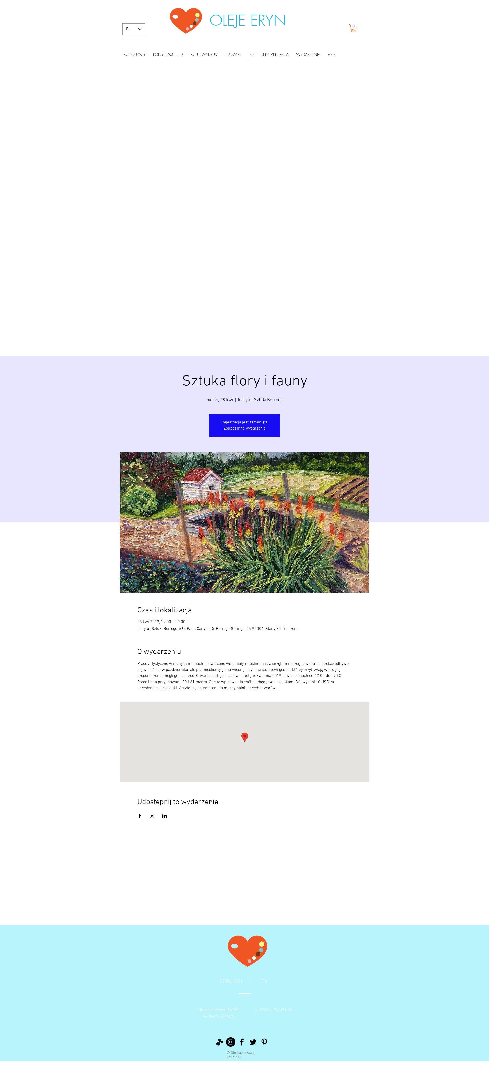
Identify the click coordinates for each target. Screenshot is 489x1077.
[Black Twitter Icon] (253, 1042)
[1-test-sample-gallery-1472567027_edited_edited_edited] (219, 1042)
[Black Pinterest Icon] (264, 1042)
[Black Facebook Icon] (242, 1042)
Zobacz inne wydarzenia (245, 428)
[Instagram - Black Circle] (230, 1042)
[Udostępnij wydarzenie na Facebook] (139, 816)
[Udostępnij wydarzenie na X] (152, 816)
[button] (353, 28)
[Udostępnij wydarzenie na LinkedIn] (164, 816)
